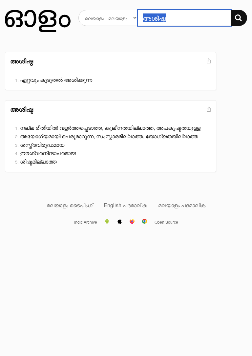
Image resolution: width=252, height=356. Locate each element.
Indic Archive (85, 222)
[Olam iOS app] (119, 222)
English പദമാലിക (126, 205)
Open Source (166, 222)
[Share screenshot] (208, 61)
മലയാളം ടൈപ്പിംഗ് (70, 205)
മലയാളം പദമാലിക (181, 205)
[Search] (239, 18)
